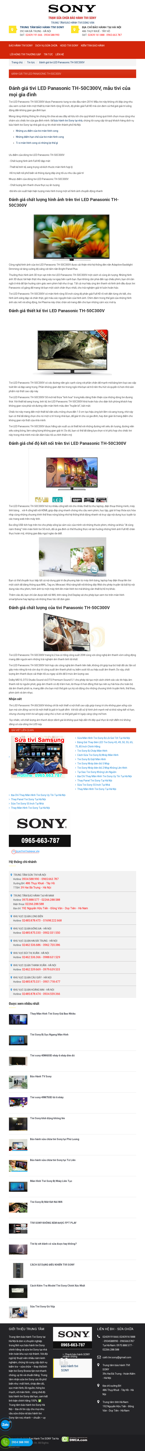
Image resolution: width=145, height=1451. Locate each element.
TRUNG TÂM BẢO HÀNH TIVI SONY (42, 27)
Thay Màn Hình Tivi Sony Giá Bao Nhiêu (53, 1013)
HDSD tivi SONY (69, 45)
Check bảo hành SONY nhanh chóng (76, 1355)
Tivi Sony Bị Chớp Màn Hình (92, 750)
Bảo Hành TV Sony (40, 1076)
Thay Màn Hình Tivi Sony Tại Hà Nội (96, 789)
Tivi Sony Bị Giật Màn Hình (91, 759)
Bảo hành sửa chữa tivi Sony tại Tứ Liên (53, 1160)
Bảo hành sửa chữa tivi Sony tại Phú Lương (54, 1139)
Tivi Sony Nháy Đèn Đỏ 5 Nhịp (93, 763)
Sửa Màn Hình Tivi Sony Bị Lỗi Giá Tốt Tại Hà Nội (103, 738)
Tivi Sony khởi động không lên (47, 1118)
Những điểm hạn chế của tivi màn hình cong (40, 136)
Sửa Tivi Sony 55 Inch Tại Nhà (93, 784)
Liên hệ (60, 54)
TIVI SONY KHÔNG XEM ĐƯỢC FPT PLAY (53, 1222)
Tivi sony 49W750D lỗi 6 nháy (46, 1097)
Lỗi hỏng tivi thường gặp (25, 54)
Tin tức (48, 54)
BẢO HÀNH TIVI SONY (21, 45)
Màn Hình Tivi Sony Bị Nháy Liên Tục (51, 1181)
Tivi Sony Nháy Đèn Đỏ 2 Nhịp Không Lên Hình (102, 767)
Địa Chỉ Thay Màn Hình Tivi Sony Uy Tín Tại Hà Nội (104, 776)
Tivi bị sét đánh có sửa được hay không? (53, 1243)
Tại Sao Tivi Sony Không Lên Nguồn (96, 772)
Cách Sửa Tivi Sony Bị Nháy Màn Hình (97, 755)
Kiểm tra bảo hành (93, 45)
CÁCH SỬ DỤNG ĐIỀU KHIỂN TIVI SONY (52, 1264)
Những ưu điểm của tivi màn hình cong (37, 130)
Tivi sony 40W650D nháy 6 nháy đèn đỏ (52, 1055)
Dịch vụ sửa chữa (46, 45)
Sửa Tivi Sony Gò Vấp (42, 1306)
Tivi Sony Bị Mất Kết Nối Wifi (46, 1202)
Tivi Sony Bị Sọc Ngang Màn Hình (49, 1034)
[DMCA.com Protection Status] (75, 1439)
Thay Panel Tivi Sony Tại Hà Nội (94, 780)
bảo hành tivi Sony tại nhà (68, 120)
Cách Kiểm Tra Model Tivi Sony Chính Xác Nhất (57, 1285)
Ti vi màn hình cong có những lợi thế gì (37, 142)
